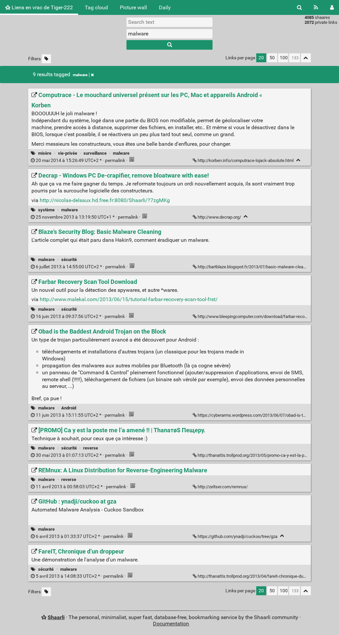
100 (284, 58)
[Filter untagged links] (46, 58)
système (46, 209)
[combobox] (169, 33)
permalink (80, 160)
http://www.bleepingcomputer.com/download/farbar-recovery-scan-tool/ (265, 316)
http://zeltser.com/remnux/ (223, 486)
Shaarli (56, 617)
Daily (165, 7)
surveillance (95, 153)
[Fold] (298, 160)
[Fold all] (306, 57)
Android (68, 407)
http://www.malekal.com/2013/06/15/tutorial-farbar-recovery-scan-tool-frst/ (129, 299)
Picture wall (133, 7)
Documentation (171, 623)
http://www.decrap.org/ (219, 217)
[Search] (299, 7)
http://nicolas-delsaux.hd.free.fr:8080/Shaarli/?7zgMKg (105, 200)
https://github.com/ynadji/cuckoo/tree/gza (237, 536)
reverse (90, 448)
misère (44, 153)
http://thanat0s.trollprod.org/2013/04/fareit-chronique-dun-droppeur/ (261, 576)
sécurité (69, 259)
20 (261, 58)
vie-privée (67, 153)
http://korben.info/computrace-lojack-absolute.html (246, 160)
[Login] (332, 7)
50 (272, 58)
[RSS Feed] (316, 7)
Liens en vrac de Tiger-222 (41, 7)
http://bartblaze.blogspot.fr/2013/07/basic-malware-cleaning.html (259, 266)
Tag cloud (96, 7)
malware (80, 75)
